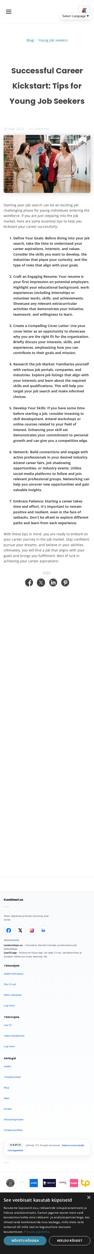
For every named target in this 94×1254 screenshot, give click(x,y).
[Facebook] (8, 930)
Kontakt (8, 1109)
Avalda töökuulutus (13, 973)
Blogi (30, 40)
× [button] (88, 1197)
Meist (6, 1098)
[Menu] (8, 12)
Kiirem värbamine (12, 995)
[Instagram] (32, 930)
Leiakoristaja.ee (13, 945)
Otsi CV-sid (10, 984)
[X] (20, 930)
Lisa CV (8, 1025)
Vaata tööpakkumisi (14, 1035)
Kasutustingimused (13, 1119)
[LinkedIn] (43, 930)
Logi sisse (9, 1005)
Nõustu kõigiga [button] (25, 1241)
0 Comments (39, 128)
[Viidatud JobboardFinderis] (10, 1183)
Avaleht (7, 1066)
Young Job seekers (53, 40)
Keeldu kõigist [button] (69, 1241)
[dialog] (47, 1223)
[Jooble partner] (33, 1183)
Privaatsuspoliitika (13, 1130)
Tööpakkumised (12, 1077)
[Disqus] (47, 649)
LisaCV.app (10, 952)
